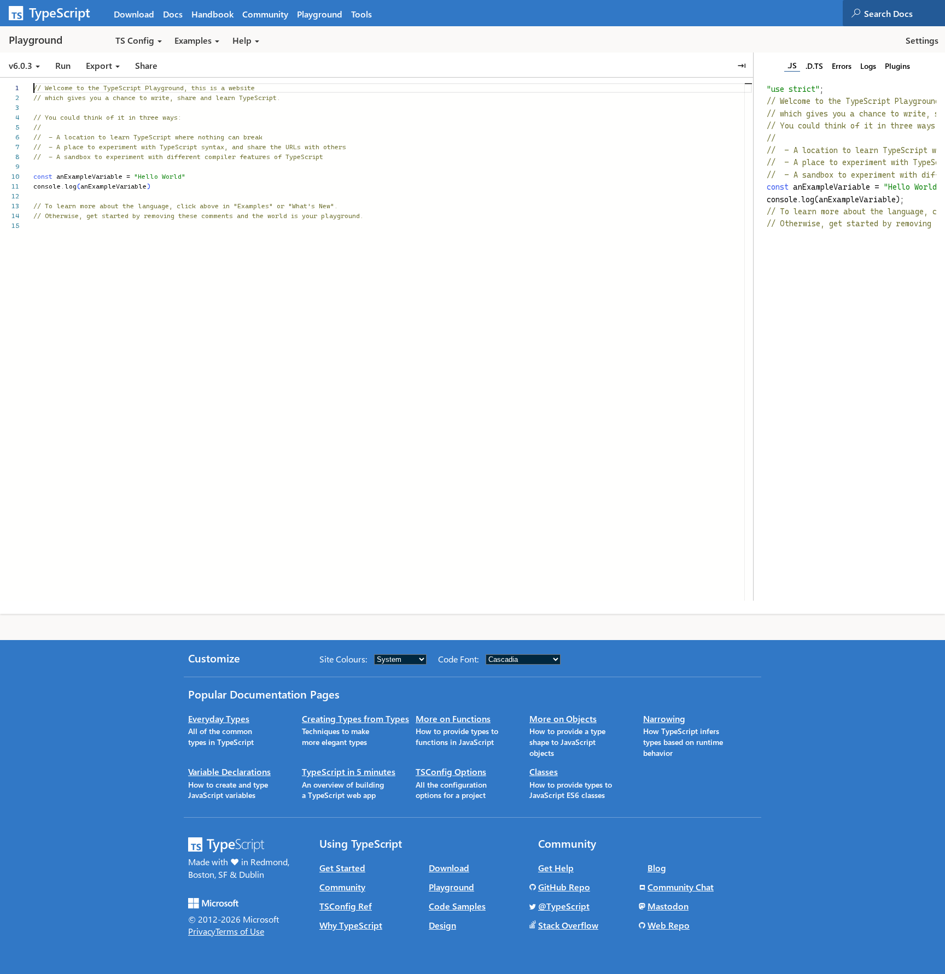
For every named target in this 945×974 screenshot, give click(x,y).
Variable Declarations (229, 771)
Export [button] (99, 65)
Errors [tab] (841, 66)
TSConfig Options (451, 771)
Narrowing (664, 718)
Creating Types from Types (355, 718)
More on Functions (453, 718)
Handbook (212, 14)
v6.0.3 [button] (21, 65)
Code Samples (457, 906)
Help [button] (242, 40)
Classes (543, 771)
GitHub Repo (564, 887)
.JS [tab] (792, 65)
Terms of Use (239, 931)
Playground (319, 14)
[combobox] (904, 13)
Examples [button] (193, 40)
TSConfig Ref (345, 906)
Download (134, 14)
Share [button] (146, 65)
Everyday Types (218, 718)
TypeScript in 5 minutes (348, 771)
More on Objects (563, 718)
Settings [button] (922, 40)
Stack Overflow (568, 925)
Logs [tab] (868, 66)
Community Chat (681, 887)
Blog (657, 867)
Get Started (342, 867)
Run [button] (63, 65)
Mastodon (668, 906)
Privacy (201, 931)
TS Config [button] (134, 40)
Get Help (556, 867)
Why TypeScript (350, 925)
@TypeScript (564, 906)
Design (442, 925)
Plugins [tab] (897, 66)
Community (265, 14)
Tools (361, 14)
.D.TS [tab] (814, 66)
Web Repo (669, 925)
